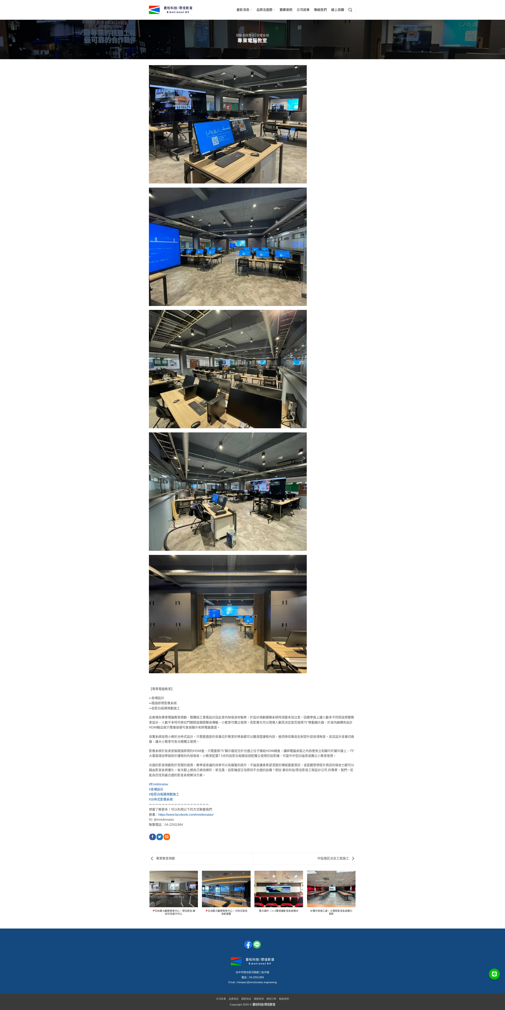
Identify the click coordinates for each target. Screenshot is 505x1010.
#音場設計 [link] (156, 789)
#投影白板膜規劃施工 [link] (164, 794)
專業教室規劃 (165, 858)
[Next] (355, 899)
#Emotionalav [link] (158, 784)
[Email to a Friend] (167, 837)
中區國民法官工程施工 (333, 858)
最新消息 (243, 9)
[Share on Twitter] (159, 837)
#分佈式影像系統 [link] (161, 799)
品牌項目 (233, 999)
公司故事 (303, 9)
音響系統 (262, 35)
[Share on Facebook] (152, 837)
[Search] (350, 10)
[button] (494, 974)
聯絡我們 (320, 9)
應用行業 (271, 999)
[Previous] (150, 899)
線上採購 (337, 9)
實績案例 (286, 9)
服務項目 (246, 999)
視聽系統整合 (245, 35)
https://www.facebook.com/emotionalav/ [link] (185, 814)
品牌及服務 (264, 9)
